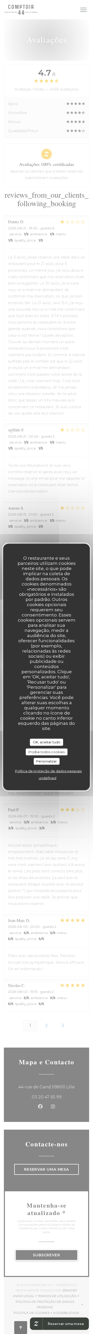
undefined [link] (47, 778)
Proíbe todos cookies (46, 752)
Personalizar (46, 761)
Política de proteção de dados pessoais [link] (48, 771)
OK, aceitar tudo (46, 742)
